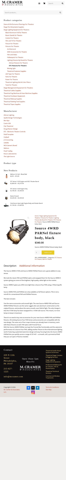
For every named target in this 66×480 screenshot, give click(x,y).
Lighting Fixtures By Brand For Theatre (20, 60)
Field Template (9, 134)
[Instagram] (33, 392)
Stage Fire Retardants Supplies (14, 27)
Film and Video (12, 55)
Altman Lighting (9, 115)
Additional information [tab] (32, 265)
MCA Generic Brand (10, 145)
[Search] (62, 3)
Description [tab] (10, 265)
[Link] (44, 3)
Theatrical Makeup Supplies (13, 99)
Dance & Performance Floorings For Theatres (19, 24)
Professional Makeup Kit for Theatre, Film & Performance (54, 366)
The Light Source (9, 156)
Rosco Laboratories (10, 154)
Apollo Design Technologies (13, 118)
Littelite (6, 143)
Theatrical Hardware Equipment (14, 96)
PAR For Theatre (47, 259)
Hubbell (6, 137)
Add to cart (48, 252)
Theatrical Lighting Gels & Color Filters (18, 82)
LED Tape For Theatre (12, 74)
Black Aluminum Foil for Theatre (16, 33)
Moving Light (11, 68)
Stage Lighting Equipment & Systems (53, 361)
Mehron (6, 148)
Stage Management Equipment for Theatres (18, 88)
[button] (39, 3)
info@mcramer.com (13, 376)
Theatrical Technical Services (52, 372)
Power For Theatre (11, 79)
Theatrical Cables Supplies (12, 90)
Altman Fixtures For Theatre (18, 63)
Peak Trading (8, 151)
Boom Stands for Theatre (13, 35)
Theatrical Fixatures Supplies (16, 71)
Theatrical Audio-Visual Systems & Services (53, 351)
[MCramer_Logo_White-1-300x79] (30, 368)
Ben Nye (6, 120)
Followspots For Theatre (15, 57)
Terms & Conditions (52, 387)
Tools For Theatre (11, 85)
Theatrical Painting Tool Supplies (14, 102)
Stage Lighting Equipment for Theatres (16, 30)
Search (60, 12)
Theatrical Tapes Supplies (12, 104)
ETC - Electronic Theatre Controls (14, 132)
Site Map (48, 390)
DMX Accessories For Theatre (17, 52)
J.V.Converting (8, 140)
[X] (33, 388)
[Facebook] (28, 388)
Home (36, 216)
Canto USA (7, 123)
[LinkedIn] (37, 388)
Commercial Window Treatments (53, 377)
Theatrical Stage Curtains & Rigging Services (54, 356)
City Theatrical (8, 126)
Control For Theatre (12, 38)
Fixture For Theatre (11, 44)
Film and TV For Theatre (13, 41)
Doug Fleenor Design (11, 129)
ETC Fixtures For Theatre (18, 66)
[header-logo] (12, 3)
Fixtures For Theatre (47, 218)
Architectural (11, 49)
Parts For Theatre (11, 77)
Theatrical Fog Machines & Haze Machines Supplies (20, 93)
